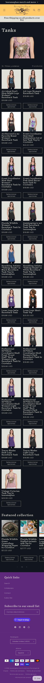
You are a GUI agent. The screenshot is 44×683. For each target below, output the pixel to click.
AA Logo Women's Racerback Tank (32, 92)
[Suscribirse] (37, 612)
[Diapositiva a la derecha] (26, 567)
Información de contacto (23, 677)
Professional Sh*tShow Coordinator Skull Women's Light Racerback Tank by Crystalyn (11, 405)
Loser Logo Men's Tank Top (31, 311)
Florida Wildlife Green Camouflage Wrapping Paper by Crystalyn (10, 543)
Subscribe (8, 598)
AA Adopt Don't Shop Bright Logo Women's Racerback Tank (10, 94)
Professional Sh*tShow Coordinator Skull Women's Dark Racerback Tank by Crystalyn (32, 354)
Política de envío (31, 674)
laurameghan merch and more (20, 668)
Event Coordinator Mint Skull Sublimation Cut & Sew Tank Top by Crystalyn (32, 138)
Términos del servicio (16, 674)
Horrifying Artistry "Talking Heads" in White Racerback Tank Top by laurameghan (32, 270)
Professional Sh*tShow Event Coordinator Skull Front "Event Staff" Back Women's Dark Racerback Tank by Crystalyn (32, 407)
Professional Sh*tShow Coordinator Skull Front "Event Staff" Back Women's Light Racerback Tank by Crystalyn (11, 356)
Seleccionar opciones (11, 106)
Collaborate (9, 588)
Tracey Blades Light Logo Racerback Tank (31, 452)
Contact (7, 593)
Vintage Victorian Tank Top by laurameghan (11, 493)
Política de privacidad (34, 671)
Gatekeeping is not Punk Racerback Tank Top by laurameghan (32, 226)
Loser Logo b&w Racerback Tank (10, 311)
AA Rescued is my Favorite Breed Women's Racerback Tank (10, 137)
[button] (4, 10)
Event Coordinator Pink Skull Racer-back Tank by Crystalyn (32, 181)
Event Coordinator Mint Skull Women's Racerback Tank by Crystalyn (11, 182)
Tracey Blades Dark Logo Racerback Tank (10, 452)
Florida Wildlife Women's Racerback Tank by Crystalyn (11, 226)
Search (7, 583)
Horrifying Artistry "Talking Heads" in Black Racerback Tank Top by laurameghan (11, 270)
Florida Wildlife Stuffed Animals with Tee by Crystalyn (28, 542)
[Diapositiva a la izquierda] (17, 567)
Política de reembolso (17, 671)
